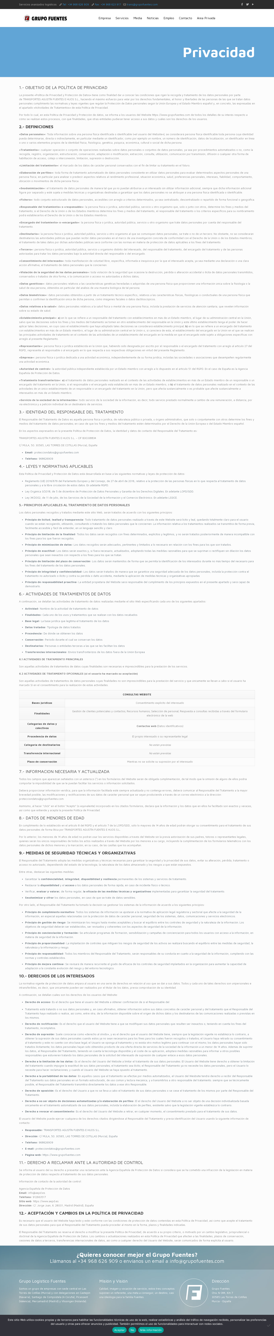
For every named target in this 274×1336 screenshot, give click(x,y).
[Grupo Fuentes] (45, 18)
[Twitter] (247, 4)
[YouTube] (253, 4)
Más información (151, 1330)
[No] (269, 1325)
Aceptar (119, 1330)
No (132, 1330)
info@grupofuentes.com (197, 1261)
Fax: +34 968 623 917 (108, 4)
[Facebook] (242, 4)
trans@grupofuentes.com (142, 4)
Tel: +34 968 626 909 (76, 4)
